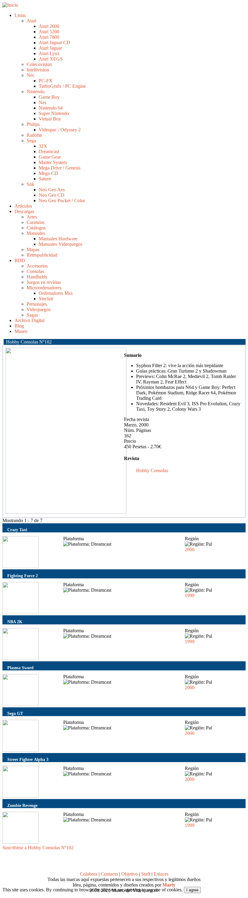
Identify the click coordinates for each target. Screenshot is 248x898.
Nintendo (35, 91)
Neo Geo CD (51, 195)
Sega (31, 140)
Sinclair (46, 298)
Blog (19, 325)
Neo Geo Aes (52, 189)
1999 (189, 595)
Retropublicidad (42, 255)
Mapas (33, 249)
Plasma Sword (20, 667)
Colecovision (39, 64)
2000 (189, 549)
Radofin (34, 135)
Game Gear (50, 157)
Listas (20, 15)
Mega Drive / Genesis (59, 167)
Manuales (36, 233)
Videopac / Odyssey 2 (60, 129)
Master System (53, 162)
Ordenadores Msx (56, 293)
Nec (30, 75)
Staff (145, 874)
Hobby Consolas (152, 470)
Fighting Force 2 (22, 575)
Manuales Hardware (58, 238)
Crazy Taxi (17, 529)
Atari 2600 (49, 26)
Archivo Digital (29, 320)
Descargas (24, 211)
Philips (33, 124)
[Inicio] (10, 5)
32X (43, 146)
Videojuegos (39, 309)
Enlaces (161, 874)
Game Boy (49, 97)
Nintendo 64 (51, 107)
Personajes (37, 304)
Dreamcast (49, 151)
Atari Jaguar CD (54, 42)
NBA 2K (14, 621)
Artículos (23, 206)
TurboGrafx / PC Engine (62, 86)
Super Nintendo (54, 113)
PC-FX (46, 80)
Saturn (45, 178)
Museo (21, 331)
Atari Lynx (49, 53)
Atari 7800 (49, 37)
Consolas (35, 271)
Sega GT (15, 713)
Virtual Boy (50, 118)
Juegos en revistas (44, 282)
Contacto (109, 874)
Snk (30, 184)
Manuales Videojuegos (60, 244)
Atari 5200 (49, 31)
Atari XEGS (51, 58)
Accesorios (37, 265)
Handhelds (37, 276)
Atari (31, 20)
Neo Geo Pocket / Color (62, 200)
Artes (32, 216)
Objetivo (129, 874)
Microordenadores (44, 287)
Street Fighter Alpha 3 (27, 759)
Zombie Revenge (22, 805)
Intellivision (38, 69)
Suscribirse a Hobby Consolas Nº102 (37, 847)
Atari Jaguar (50, 48)
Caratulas (35, 222)
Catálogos (36, 227)
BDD (20, 260)
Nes (42, 102)
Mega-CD (48, 173)
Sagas (32, 314)
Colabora (88, 874)
